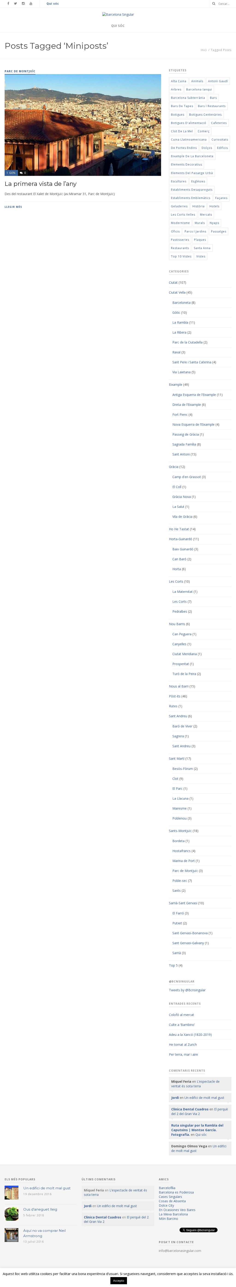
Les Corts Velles (183, 215)
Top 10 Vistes (181, 256)
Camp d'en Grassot (186, 477)
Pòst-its (174, 696)
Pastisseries (180, 240)
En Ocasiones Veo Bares (177, 1210)
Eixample (175, 384)
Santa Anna (202, 248)
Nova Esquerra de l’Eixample (193, 424)
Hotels (214, 206)
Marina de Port (183, 861)
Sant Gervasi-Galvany (188, 943)
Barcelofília (167, 1188)
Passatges (218, 231)
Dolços (207, 148)
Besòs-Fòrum (182, 768)
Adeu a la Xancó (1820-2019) (190, 1034)
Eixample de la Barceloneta (192, 156)
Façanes (221, 198)
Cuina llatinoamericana (189, 140)
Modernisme (180, 223)
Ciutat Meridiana (184, 654)
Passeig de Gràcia (185, 434)
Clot (175, 778)
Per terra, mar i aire (183, 1054)
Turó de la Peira (184, 674)
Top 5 (173, 965)
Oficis (175, 231)
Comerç (203, 131)
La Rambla (180, 322)
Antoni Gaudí (218, 81)
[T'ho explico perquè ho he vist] (118, 14)
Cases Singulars (170, 1196)
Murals (200, 223)
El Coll (176, 487)
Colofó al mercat (181, 1015)
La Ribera (179, 332)
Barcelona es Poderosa (176, 1192)
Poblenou (179, 818)
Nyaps (214, 223)
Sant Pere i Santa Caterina (191, 362)
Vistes (200, 256)
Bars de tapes (182, 106)
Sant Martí (176, 758)
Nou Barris (177, 624)
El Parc (177, 788)
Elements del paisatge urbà (192, 173)
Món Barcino (168, 1218)
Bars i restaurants (212, 106)
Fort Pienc (180, 414)
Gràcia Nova (181, 496)
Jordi (175, 1097)
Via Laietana (181, 372)
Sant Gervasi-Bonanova (190, 933)
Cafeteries (219, 123)
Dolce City (166, 1205)
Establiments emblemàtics (190, 198)
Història (198, 206)
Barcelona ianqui (199, 89)
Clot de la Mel (182, 131)
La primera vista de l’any (41, 183)
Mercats (206, 215)
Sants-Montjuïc (180, 831)
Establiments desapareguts (191, 190)
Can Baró (179, 559)
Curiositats (220, 140)
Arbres (176, 89)
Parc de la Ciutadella (187, 342)
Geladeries (179, 206)
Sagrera (178, 736)
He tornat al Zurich (183, 1044)
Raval (176, 352)
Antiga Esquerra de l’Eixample (194, 394)
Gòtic (176, 312)
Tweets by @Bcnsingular (187, 990)
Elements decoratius (186, 164)
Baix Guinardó (182, 549)
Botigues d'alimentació (188, 123)
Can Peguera (182, 634)
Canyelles (179, 644)
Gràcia (173, 466)
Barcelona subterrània (188, 98)
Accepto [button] (118, 1280)
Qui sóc (53, 4)
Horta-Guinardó (180, 539)
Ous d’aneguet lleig (40, 1209)
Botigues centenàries (205, 115)
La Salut (178, 506)
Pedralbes (179, 611)
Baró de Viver (182, 726)
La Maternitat (182, 591)
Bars (213, 98)
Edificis (222, 148)
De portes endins (184, 148)
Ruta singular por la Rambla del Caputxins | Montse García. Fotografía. (197, 1130)
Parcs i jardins (195, 231)
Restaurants (180, 248)
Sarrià (176, 953)
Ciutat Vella (177, 292)
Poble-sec (179, 880)
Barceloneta (181, 302)
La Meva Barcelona (173, 1214)
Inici (204, 50)
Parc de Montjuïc (185, 870)
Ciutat (173, 282)
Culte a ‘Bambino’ (182, 1024)
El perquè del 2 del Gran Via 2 (199, 1111)
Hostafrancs (181, 851)
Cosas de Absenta (172, 1201)
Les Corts (176, 581)
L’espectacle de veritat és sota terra (195, 1083)
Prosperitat (180, 664)
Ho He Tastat (179, 529)
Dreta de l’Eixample (186, 404)
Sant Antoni (181, 454)
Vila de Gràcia (182, 516)
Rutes (173, 706)
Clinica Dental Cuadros (190, 1109)
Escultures (178, 181)
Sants (176, 890)
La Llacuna (180, 798)
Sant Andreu (178, 716)
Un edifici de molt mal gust (204, 1097)
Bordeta (178, 841)
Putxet (177, 923)
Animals (197, 81)
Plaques (200, 240)
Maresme (179, 808)
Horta (176, 569)
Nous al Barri (179, 686)
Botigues (177, 115)
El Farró (178, 913)
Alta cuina (178, 81)
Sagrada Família (184, 444)
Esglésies (198, 181)
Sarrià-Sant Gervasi (183, 903)
